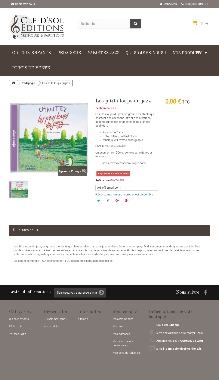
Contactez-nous (25, 4)
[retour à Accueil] (13, 83)
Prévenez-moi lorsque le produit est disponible (124, 194)
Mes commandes (123, 319)
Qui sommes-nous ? (146, 53)
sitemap (83, 319)
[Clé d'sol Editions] (40, 27)
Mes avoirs (119, 326)
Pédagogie (69, 53)
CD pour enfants (31, 53)
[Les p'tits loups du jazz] (18, 189)
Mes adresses (121, 334)
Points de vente (31, 68)
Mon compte (125, 312)
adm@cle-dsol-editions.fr (183, 348)
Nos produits (188, 53)
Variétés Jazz (103, 53)
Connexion (170, 4)
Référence (102, 180)
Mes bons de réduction (126, 352)
